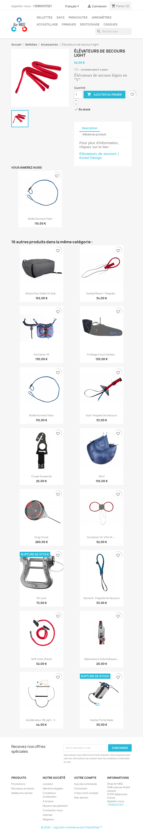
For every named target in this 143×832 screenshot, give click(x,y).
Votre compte (85, 778)
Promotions (18, 784)
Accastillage (47, 24)
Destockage (90, 24)
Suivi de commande (85, 784)
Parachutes (78, 17)
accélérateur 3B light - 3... (41, 720)
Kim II (101, 476)
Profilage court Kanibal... (101, 354)
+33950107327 (42, 6)
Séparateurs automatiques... (101, 659)
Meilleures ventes (22, 793)
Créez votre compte (86, 793)
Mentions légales (53, 788)
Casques (111, 24)
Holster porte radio (101, 720)
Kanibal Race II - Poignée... (101, 293)
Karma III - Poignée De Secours (102, 598)
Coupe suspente (41, 476)
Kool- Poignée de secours (101, 415)
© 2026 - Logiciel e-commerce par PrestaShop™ (71, 827)
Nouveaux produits (22, 788)
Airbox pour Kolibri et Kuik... (41, 293)
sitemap (47, 814)
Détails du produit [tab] (94, 134)
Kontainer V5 (41, 354)
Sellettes (44, 17)
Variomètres (101, 17)
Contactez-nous (53, 810)
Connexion (80, 788)
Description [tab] (89, 128)
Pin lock (41, 598)
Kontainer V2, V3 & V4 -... (101, 537)
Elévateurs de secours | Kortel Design (99, 156)
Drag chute (41, 537)
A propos (48, 801)
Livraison (48, 784)
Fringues (69, 24)
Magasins (48, 819)
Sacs (61, 17)
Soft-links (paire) (41, 659)
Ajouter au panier (104, 94)
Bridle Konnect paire (40, 218)
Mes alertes (81, 797)
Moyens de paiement (55, 805)
